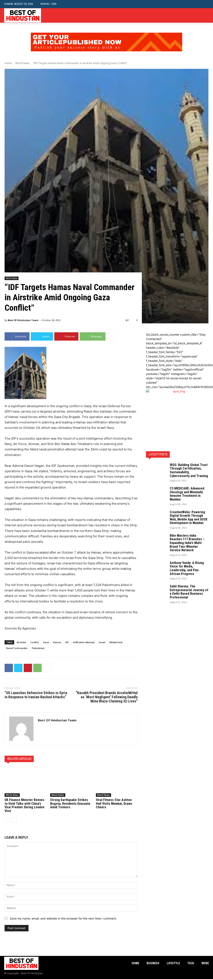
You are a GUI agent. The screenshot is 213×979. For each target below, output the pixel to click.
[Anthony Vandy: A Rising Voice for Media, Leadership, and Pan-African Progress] (156, 568)
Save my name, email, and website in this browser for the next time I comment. (63, 918)
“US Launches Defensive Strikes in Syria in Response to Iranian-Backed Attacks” (36, 695)
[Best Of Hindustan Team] (21, 729)
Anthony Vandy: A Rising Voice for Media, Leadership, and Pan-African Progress (187, 568)
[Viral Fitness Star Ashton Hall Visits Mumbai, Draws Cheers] (117, 782)
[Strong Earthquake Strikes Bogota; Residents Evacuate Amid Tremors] (71, 782)
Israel (102, 642)
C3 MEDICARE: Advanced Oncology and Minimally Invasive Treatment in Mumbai (187, 493)
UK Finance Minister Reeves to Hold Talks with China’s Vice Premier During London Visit (24, 805)
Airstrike (21, 642)
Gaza (46, 642)
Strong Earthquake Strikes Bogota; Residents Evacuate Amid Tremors (70, 803)
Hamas (57, 642)
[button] (205, 4)
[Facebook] (193, 15)
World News (22, 63)
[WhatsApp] (37, 668)
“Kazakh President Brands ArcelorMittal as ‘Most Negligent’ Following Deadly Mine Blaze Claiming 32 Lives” (107, 697)
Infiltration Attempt (84, 642)
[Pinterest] (28, 668)
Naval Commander (17, 648)
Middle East (116, 642)
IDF (67, 642)
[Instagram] (200, 15)
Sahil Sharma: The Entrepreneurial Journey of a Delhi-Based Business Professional (189, 591)
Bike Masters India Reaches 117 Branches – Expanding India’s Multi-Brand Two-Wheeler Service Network (187, 543)
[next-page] (13, 819)
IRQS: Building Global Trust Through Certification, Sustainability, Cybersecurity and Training (189, 470)
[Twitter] (206, 15)
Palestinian (38, 648)
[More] (111, 336)
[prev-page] (7, 819)
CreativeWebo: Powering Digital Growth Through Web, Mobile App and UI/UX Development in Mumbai (188, 517)
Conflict (34, 642)
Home (8, 63)
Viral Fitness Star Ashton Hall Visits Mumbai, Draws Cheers (114, 803)
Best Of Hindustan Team (23, 320)
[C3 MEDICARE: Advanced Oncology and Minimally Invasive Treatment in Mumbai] (156, 494)
